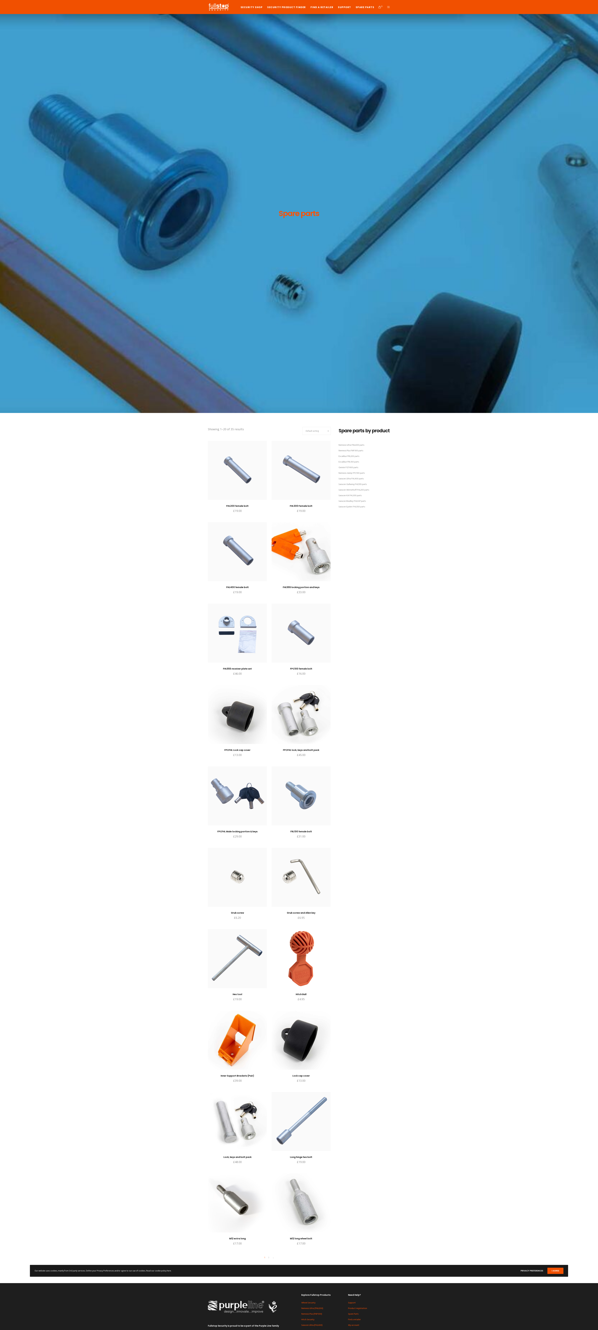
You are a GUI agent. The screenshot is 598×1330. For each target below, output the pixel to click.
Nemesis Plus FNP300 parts (351, 451)
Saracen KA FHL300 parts (350, 495)
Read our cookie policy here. (158, 1270)
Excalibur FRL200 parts (349, 456)
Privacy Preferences (532, 1270)
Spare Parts (353, 1314)
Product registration (357, 1308)
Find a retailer (354, 1319)
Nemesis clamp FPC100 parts (352, 473)
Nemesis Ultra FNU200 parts (351, 445)
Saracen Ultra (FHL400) (312, 1325)
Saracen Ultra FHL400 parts (351, 479)
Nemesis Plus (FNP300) (311, 1314)
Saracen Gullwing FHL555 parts (353, 484)
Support (352, 1303)
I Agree (555, 1270)
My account (353, 1325)
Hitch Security (307, 1319)
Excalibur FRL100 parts (349, 462)
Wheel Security (308, 1303)
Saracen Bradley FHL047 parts (352, 501)
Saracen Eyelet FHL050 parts (352, 507)
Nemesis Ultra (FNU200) (312, 1308)
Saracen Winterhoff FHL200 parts (354, 490)
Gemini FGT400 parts (348, 467)
